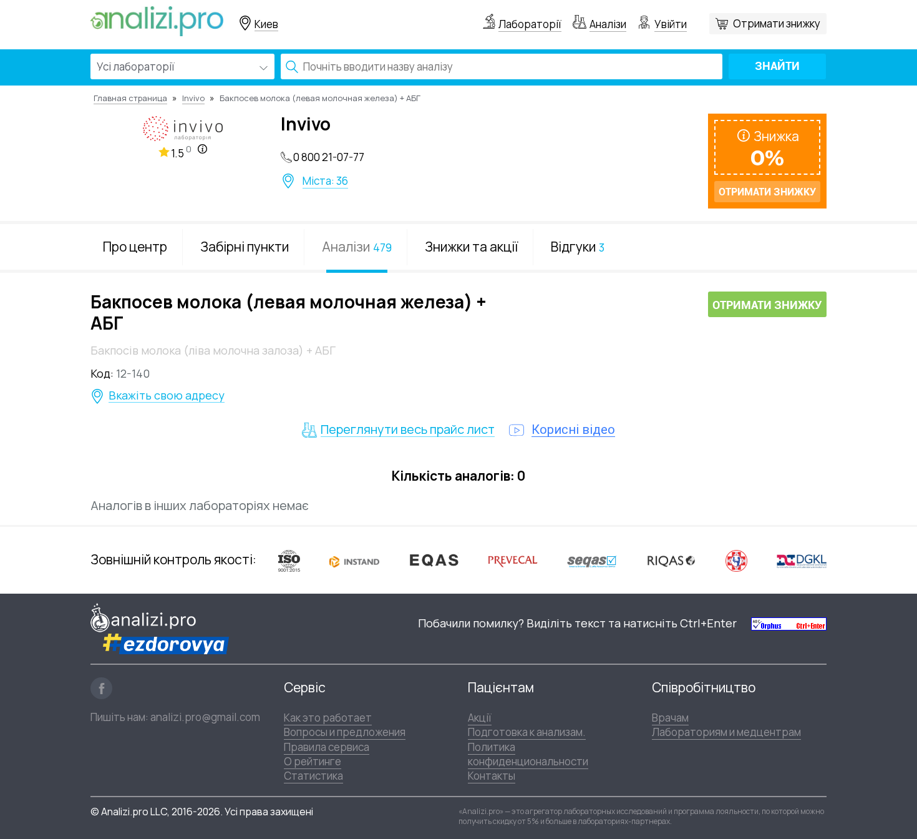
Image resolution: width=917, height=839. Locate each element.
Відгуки (577, 246)
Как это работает (328, 717)
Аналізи (608, 24)
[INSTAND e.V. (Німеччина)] (354, 560)
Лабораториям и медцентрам (726, 732)
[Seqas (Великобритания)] (592, 560)
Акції (480, 717)
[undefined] (789, 623)
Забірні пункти (244, 246)
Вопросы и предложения (344, 732)
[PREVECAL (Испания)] (513, 560)
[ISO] (289, 560)
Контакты (491, 775)
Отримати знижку (776, 23)
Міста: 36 (325, 181)
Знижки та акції (471, 246)
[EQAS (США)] (433, 560)
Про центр (135, 246)
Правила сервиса (326, 747)
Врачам (670, 717)
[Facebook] (101, 688)
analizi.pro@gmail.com (205, 717)
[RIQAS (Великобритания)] (671, 559)
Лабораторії (529, 24)
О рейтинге (312, 761)
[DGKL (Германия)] (802, 560)
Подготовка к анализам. (527, 732)
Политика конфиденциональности (528, 754)
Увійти (670, 24)
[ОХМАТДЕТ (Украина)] (736, 560)
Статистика (313, 775)
